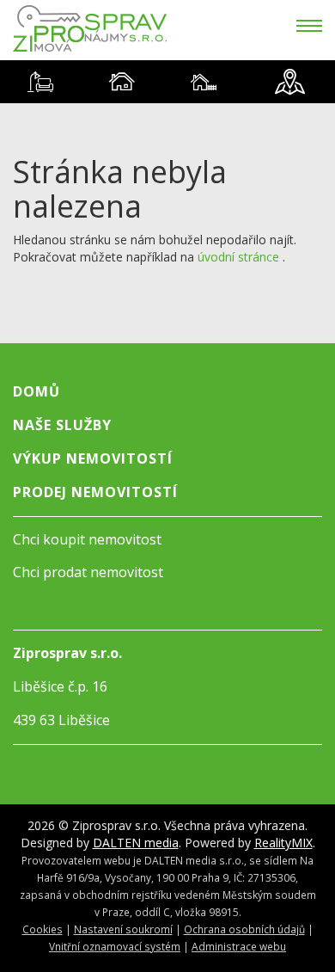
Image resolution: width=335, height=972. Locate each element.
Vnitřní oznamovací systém (114, 946)
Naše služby (62, 424)
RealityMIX (283, 842)
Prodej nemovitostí (95, 492)
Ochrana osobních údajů (244, 929)
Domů (36, 391)
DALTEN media (136, 842)
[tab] (41, 81)
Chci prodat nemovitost (88, 572)
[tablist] (167, 81)
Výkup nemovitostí (93, 458)
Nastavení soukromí (123, 929)
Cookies (42, 929)
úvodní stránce (238, 257)
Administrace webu (239, 946)
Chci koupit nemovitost (87, 539)
